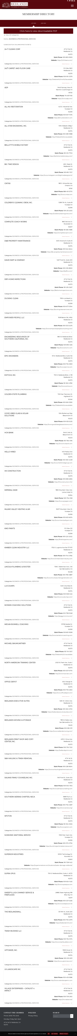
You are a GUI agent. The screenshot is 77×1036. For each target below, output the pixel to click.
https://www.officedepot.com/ (62, 693)
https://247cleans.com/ (64, 60)
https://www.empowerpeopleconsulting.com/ (57, 328)
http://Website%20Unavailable (62, 654)
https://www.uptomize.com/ (63, 961)
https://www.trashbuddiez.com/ (61, 942)
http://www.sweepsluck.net (63, 904)
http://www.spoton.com (64, 827)
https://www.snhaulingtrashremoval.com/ (58, 769)
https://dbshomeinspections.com (61, 290)
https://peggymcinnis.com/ (63, 616)
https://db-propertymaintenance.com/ (59, 252)
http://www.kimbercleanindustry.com (59, 559)
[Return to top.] (71, 64)
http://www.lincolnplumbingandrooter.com (58, 578)
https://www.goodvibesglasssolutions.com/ (58, 424)
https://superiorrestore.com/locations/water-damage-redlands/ (51, 865)
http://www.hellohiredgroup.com (61, 463)
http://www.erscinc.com (64, 348)
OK (48, 1033)
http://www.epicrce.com (64, 367)
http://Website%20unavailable (62, 137)
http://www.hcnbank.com (63, 443)
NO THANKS (55, 1033)
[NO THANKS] (75, 1034)
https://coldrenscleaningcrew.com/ (60, 213)
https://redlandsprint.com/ (63, 750)
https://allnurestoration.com (63, 118)
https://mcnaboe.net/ (65, 999)
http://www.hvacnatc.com (63, 674)
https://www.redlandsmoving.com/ (60, 731)
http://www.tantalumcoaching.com (60, 635)
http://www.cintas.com (64, 194)
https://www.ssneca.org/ (64, 808)
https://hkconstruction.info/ (63, 482)
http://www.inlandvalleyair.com (62, 520)
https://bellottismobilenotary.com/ (61, 156)
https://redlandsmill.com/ (64, 923)
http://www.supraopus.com (63, 884)
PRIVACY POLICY (64, 1033)
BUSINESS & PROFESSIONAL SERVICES (25, 64)
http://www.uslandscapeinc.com (61, 980)
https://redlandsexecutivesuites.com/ (60, 712)
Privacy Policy (33, 1016)
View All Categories (12, 35)
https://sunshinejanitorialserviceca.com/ (59, 846)
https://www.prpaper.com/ (63, 501)
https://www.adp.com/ (65, 98)
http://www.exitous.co (65, 386)
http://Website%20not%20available (60, 79)
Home (6, 39)
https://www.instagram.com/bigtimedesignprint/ (56, 175)
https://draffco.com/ (65, 271)
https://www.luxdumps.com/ (62, 597)
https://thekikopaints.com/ (63, 539)
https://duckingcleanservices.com (61, 309)
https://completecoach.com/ (63, 233)
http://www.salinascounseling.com (60, 788)
